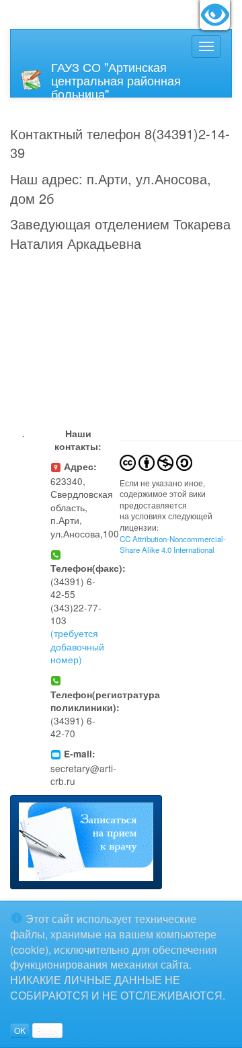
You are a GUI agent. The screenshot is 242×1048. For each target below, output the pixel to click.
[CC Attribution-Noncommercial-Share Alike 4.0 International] (156, 460)
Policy (47, 1030)
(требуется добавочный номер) (77, 646)
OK (20, 1030)
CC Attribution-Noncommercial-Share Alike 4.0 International (173, 544)
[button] (86, 842)
